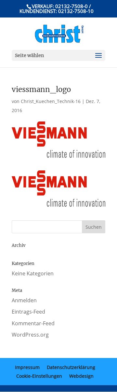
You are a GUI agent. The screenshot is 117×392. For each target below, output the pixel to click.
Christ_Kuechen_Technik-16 (51, 101)
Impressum (27, 367)
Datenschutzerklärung (71, 367)
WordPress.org (30, 334)
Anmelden (24, 300)
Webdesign (81, 376)
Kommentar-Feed (33, 323)
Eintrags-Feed (28, 311)
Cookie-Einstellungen (39, 376)
